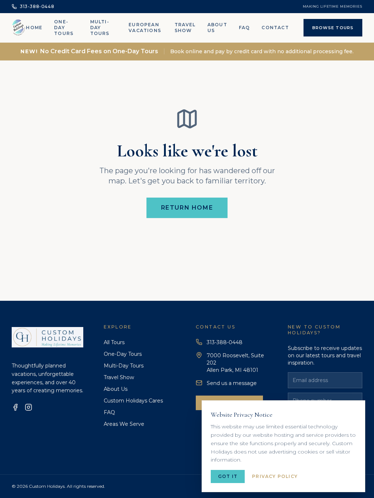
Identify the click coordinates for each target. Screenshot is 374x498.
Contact (275, 27)
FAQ (244, 27)
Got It (227, 476)
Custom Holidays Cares (133, 400)
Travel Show (185, 27)
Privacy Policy (275, 476)
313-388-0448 (225, 342)
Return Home (187, 207)
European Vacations (145, 27)
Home (34, 27)
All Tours (114, 342)
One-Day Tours (63, 27)
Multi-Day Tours (100, 27)
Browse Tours (333, 27)
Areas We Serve (124, 424)
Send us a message (232, 383)
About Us (217, 27)
